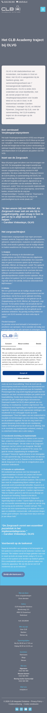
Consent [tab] (8, 344)
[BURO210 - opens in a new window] (36, 336)
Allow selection (23, 378)
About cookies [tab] (23, 344)
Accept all (23, 373)
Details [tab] (38, 344)
